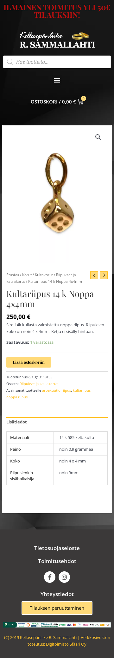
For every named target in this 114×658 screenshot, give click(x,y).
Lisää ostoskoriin (29, 362)
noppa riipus (17, 397)
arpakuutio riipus (56, 390)
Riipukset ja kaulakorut (39, 383)
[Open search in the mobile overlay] (57, 62)
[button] (57, 80)
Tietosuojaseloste (57, 548)
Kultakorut (44, 274)
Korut (27, 274)
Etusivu (12, 274)
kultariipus (82, 390)
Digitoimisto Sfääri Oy (66, 644)
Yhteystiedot (57, 594)
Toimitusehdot (57, 561)
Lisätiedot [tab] (16, 422)
